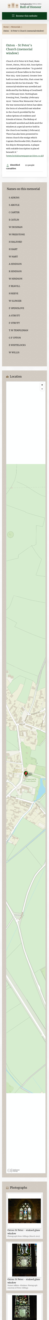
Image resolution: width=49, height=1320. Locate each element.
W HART (13, 256)
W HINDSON (15, 278)
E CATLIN (14, 219)
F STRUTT (14, 323)
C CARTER (14, 212)
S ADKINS (14, 197)
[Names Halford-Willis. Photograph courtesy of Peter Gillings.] (24, 1311)
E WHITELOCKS (17, 345)
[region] (25, 777)
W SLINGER (15, 300)
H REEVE (13, 293)
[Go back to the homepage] (24, 6)
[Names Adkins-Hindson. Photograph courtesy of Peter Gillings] (24, 1260)
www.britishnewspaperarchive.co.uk (25, 156)
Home (6, 27)
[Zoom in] (42, 385)
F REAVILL (14, 286)
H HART (13, 249)
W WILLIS (14, 352)
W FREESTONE (17, 234)
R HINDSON (15, 271)
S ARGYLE (14, 205)
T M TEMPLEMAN (18, 330)
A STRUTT (14, 315)
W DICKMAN (15, 227)
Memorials (16, 27)
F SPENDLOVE (16, 308)
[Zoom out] (42, 389)
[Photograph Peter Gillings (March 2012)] (24, 1210)
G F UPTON (15, 337)
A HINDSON (15, 264)
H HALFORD (15, 241)
